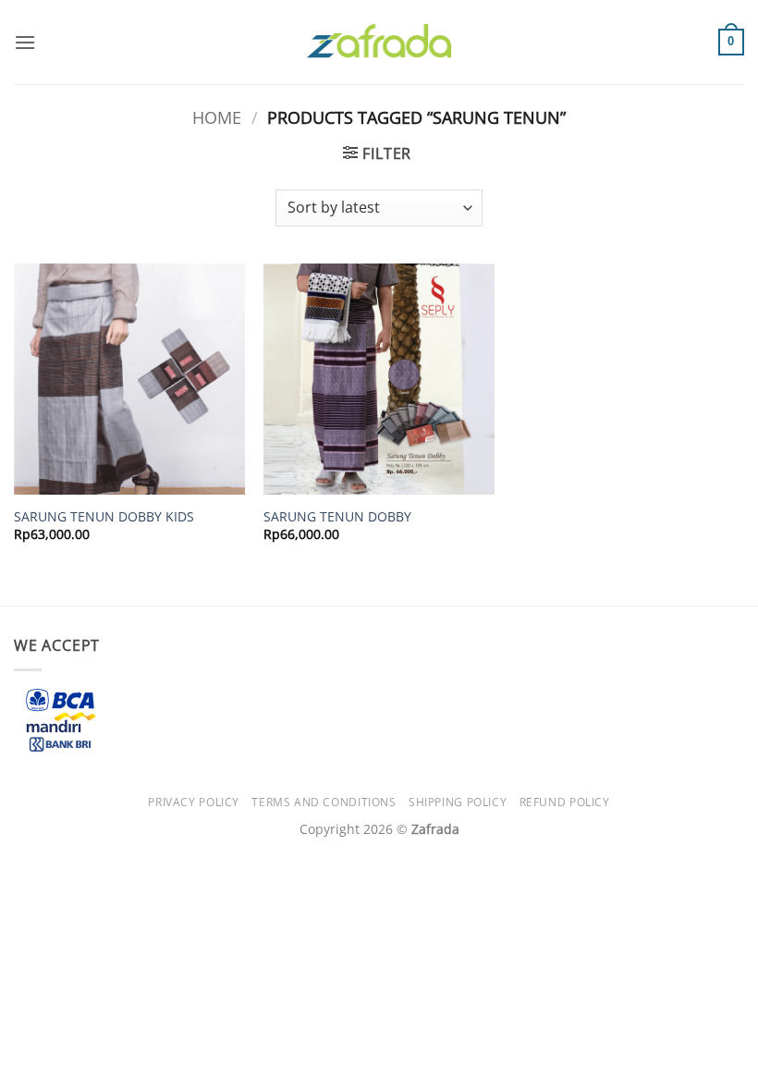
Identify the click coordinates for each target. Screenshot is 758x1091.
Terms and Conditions (323, 802)
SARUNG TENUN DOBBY (337, 517)
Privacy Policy (193, 802)
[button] (25, 42)
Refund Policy (565, 802)
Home (216, 117)
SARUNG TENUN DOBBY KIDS (104, 517)
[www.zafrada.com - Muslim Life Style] (379, 42)
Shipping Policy (458, 802)
